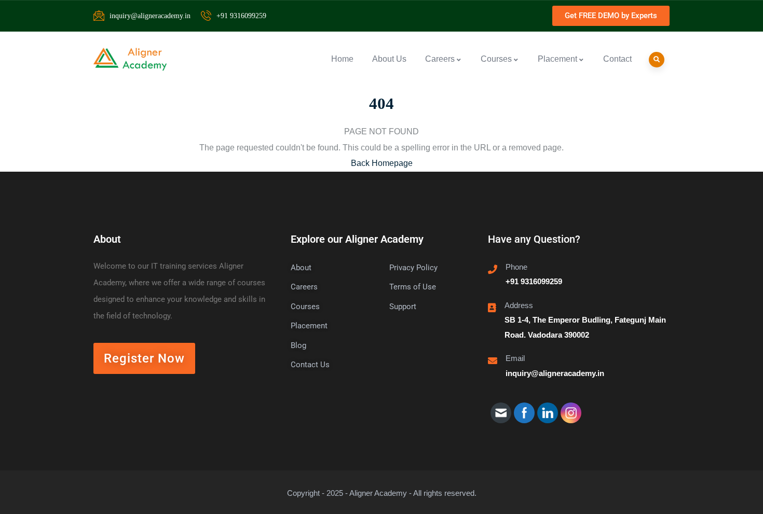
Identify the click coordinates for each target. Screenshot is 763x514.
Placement (557, 58)
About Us (389, 58)
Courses (496, 58)
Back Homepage (382, 163)
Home (342, 58)
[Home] (130, 59)
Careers (440, 58)
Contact (617, 58)
